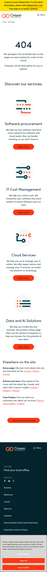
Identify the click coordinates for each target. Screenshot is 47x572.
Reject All (23, 560)
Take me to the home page (23, 420)
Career (7, 501)
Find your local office (16, 470)
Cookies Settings (23, 554)
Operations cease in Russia (16, 529)
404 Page (11, 22)
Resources (8, 494)
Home (4, 22)
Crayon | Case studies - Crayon (23, 402)
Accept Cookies (23, 567)
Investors (8, 515)
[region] (23, 553)
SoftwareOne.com (34, 5)
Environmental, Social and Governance (21, 522)
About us (7, 508)
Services (7, 487)
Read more (23, 146)
